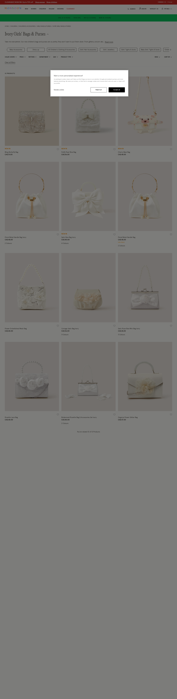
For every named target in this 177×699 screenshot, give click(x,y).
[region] (89, 83)
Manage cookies (59, 89)
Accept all (116, 90)
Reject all (99, 90)
